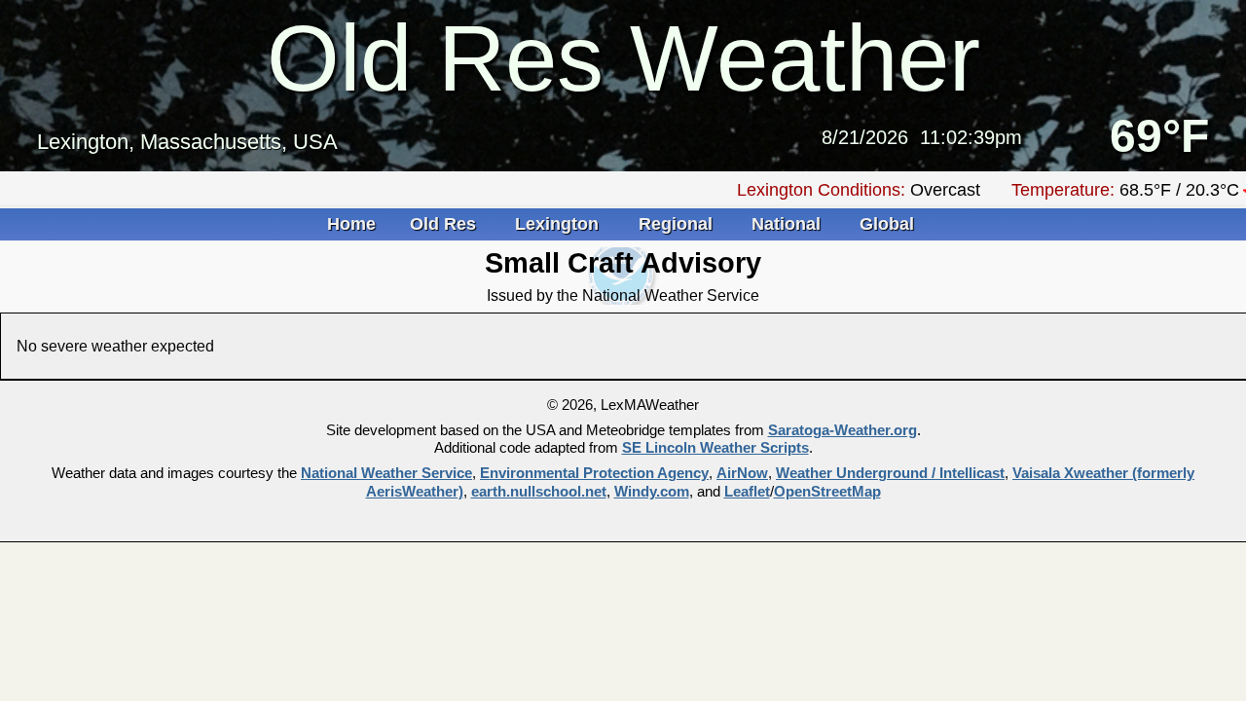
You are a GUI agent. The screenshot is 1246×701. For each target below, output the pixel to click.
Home (351, 224)
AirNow (742, 473)
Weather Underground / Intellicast (890, 473)
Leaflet (747, 491)
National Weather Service (386, 473)
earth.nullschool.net (538, 491)
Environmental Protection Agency (594, 473)
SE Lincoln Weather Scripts (715, 448)
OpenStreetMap (827, 491)
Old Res (445, 224)
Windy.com (651, 491)
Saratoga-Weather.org (842, 430)
